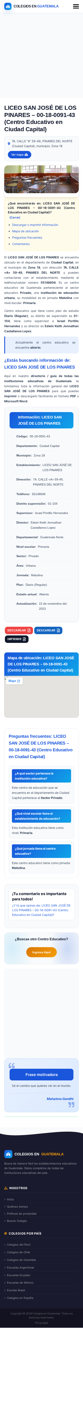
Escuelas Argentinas (20, 1267)
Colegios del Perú (18, 1244)
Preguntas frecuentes (27, 237)
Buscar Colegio (17, 1220)
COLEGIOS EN (39, 1154)
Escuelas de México (20, 1282)
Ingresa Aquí (41, 952)
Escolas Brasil (16, 1290)
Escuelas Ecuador (18, 1275)
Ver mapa (17, 154)
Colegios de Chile (18, 1252)
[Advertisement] (41, 56)
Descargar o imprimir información (35, 225)
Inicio (10, 1199)
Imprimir (14, 639)
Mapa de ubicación (25, 231)
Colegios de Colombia (21, 1260)
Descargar (16, 630)
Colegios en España (20, 1298)
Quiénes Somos (17, 1206)
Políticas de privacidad (21, 1213)
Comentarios (21, 244)
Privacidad (41, 1322)
